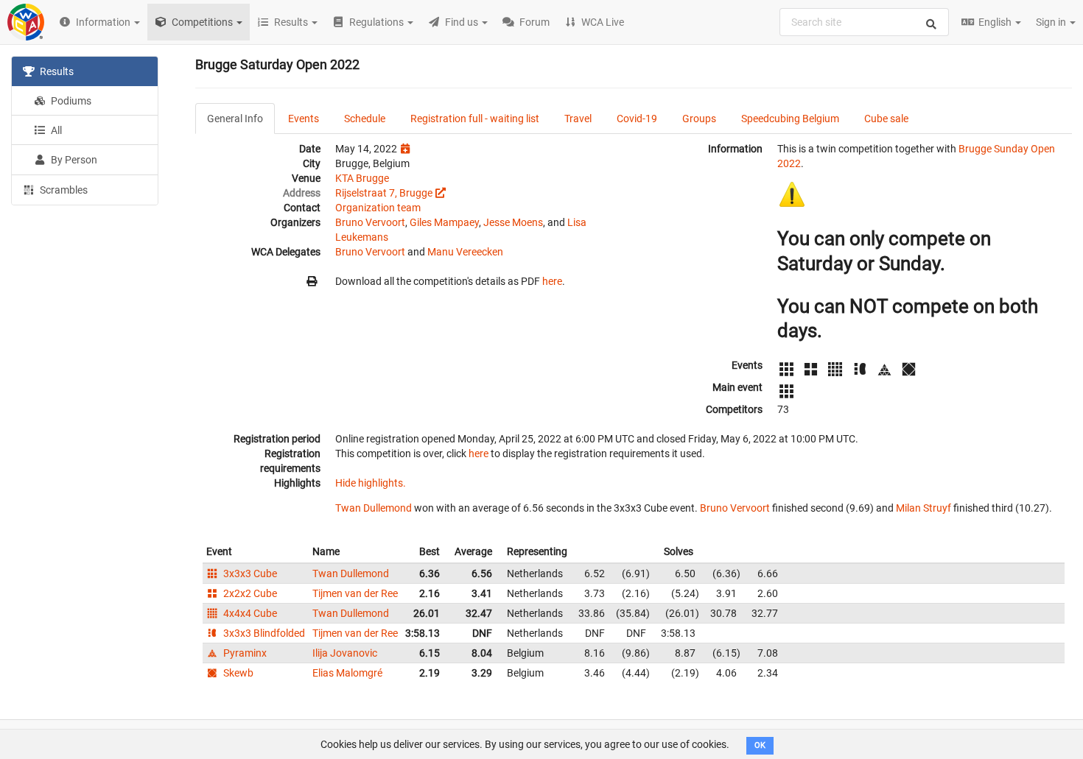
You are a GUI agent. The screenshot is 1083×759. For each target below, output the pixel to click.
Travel (578, 118)
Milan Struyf (923, 508)
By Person (73, 160)
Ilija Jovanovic (344, 653)
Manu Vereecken (465, 252)
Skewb (237, 673)
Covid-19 (637, 118)
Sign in (1052, 22)
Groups (699, 118)
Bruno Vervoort (370, 222)
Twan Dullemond (373, 508)
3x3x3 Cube (249, 573)
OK (759, 745)
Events (303, 118)
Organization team (378, 207)
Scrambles (63, 190)
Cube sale (886, 118)
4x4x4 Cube (249, 613)
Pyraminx (244, 653)
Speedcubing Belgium (790, 118)
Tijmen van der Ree (355, 593)
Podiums (70, 101)
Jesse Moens (513, 222)
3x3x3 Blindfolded (263, 633)
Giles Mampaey (444, 222)
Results (56, 71)
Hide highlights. (370, 483)
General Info (235, 118)
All (55, 130)
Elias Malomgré (347, 673)
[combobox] (864, 22)
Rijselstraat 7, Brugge (383, 193)
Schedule (364, 118)
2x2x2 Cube (249, 593)
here (552, 281)
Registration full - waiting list (474, 118)
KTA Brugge (362, 178)
